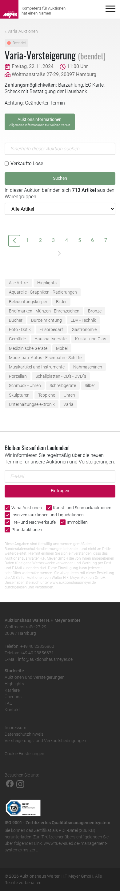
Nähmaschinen (87, 366)
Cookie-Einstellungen (24, 753)
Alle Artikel (19, 282)
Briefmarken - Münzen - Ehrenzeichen (44, 310)
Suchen (60, 178)
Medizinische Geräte (28, 348)
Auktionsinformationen (39, 121)
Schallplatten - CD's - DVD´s (60, 376)
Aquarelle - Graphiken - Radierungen (43, 292)
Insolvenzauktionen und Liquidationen (47, 514)
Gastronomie (84, 329)
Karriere (12, 690)
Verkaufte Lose (26, 163)
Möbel (62, 348)
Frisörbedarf (51, 329)
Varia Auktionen (26, 507)
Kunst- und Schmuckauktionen (82, 507)
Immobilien (77, 522)
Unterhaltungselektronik (32, 404)
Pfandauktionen (26, 529)
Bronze (95, 310)
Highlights (47, 282)
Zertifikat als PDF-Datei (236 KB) (64, 830)
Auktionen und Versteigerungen (35, 677)
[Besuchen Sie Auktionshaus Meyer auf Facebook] (10, 784)
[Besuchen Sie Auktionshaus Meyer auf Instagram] (20, 784)
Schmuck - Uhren (25, 385)
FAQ (8, 703)
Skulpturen (19, 395)
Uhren (69, 395)
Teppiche (46, 395)
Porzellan (18, 376)
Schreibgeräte (63, 385)
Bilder (61, 301)
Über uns (13, 696)
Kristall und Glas (90, 338)
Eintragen (60, 490)
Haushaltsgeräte (50, 338)
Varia (68, 404)
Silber (90, 385)
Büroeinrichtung (46, 320)
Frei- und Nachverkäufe (33, 522)
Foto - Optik (20, 329)
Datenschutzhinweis (24, 734)
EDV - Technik (83, 320)
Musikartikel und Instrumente (37, 366)
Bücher (15, 320)
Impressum (15, 727)
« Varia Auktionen (21, 31)
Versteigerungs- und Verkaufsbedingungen (45, 740)
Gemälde (17, 338)
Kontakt (12, 709)
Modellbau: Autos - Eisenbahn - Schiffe (45, 357)
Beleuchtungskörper (28, 301)
